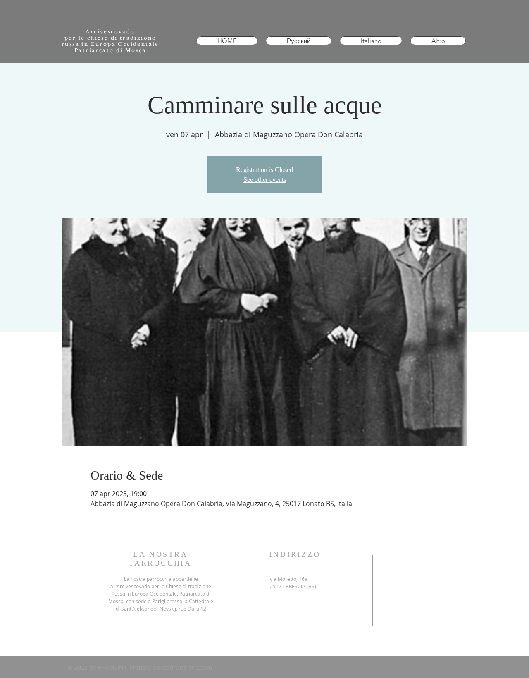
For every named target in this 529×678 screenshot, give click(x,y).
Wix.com (200, 667)
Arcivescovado (110, 32)
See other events (264, 179)
